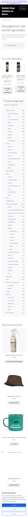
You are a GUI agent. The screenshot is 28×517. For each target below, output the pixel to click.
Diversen (10, 155)
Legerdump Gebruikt (13, 252)
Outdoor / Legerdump (11, 204)
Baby (9, 116)
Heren (7, 174)
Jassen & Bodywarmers (14, 159)
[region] (14, 503)
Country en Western (13, 119)
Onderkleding (11, 165)
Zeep (9, 309)
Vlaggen (10, 270)
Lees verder (14, 444)
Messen (10, 255)
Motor (9, 128)
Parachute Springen (13, 264)
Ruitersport (9, 276)
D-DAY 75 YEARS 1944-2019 (15, 210)
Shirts (9, 195)
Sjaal (11, 249)
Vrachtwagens (11, 140)
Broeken (10, 149)
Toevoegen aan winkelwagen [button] (7, 90)
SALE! (7, 279)
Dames (7, 143)
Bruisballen (11, 297)
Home (4, 20)
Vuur (9, 273)
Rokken (10, 168)
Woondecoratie (10, 312)
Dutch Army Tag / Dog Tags (15, 213)
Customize (14, 509)
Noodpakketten (10, 201)
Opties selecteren (14, 402)
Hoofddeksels (11, 222)
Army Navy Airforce (13, 113)
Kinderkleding (13, 243)
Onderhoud (11, 258)
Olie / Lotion (11, 300)
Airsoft (9, 207)
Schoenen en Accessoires (12, 282)
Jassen (11, 240)
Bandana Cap (13, 231)
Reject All (14, 513)
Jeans (9, 162)
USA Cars (10, 137)
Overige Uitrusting (13, 261)
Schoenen (10, 267)
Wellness (8, 294)
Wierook (10, 306)
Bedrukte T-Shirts (10, 110)
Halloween (11, 125)
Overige (10, 131)
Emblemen (11, 216)
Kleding (10, 228)
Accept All (14, 505)
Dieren (9, 122)
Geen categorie (10, 171)
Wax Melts (10, 303)
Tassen (7, 291)
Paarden (10, 134)
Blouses (10, 146)
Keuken (10, 225)
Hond (7, 198)
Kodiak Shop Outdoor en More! (8, 11)
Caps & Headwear (12, 153)
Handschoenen (12, 219)
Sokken (10, 288)
